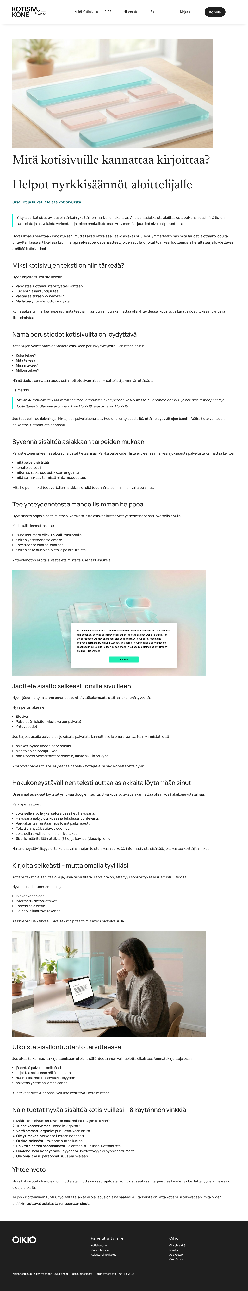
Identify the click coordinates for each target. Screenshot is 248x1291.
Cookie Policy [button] (102, 646)
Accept (124, 659)
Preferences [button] (93, 650)
